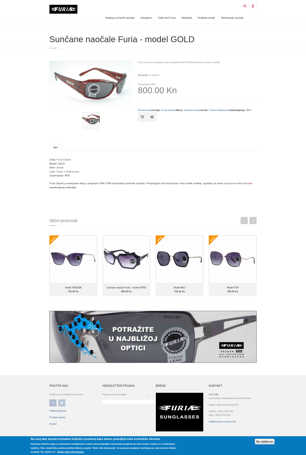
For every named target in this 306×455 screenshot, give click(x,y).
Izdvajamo (146, 17)
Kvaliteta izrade (206, 17)
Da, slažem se (264, 441)
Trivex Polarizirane (219, 110)
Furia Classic (168, 110)
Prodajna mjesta (57, 417)
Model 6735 (233, 287)
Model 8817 (180, 287)
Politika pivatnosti (57, 411)
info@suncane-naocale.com (222, 421)
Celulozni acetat (193, 110)
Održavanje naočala (232, 17)
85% (248, 110)
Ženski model (145, 110)
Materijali (187, 17)
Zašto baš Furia (167, 17)
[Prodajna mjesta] (153, 336)
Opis (55, 147)
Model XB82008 (73, 287)
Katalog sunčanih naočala (120, 17)
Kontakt (53, 424)
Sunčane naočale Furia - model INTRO (126, 287)
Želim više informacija (70, 451)
